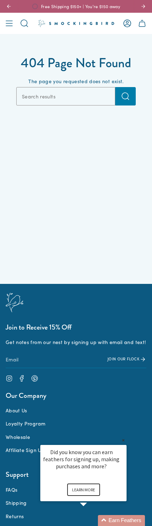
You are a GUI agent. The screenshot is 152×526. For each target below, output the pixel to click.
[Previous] (9, 6)
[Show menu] (9, 23)
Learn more (83, 489)
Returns (15, 516)
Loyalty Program (25, 423)
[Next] (143, 6)
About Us (16, 410)
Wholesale (18, 436)
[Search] (125, 96)
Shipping (16, 502)
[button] (92, 520)
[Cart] (142, 23)
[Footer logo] (14, 302)
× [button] (123, 440)
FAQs (11, 489)
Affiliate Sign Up (25, 449)
